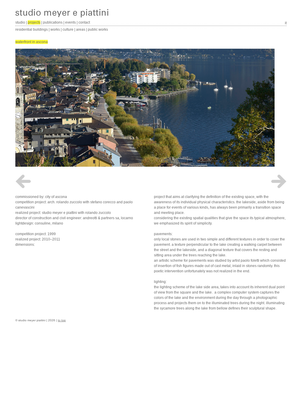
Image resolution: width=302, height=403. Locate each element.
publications (53, 22)
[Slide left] (23, 181)
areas (80, 29)
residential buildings (31, 29)
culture (68, 29)
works (55, 29)
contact (84, 22)
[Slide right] (279, 181)
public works (98, 29)
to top (62, 320)
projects (34, 22)
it (286, 23)
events (70, 22)
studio (20, 22)
